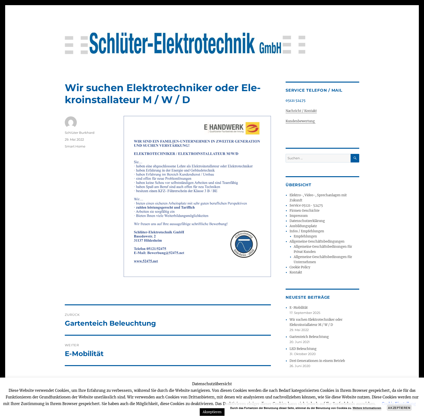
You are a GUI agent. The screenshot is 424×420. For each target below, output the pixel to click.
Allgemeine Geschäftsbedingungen (317, 241)
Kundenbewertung (301, 121)
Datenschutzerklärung (307, 221)
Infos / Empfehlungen (307, 231)
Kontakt (296, 272)
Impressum (299, 216)
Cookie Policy (300, 267)
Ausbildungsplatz (303, 226)
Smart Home (75, 146)
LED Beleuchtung (303, 349)
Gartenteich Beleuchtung (309, 337)
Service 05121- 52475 (306, 205)
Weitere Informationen (367, 408)
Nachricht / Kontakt (301, 111)
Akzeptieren (399, 408)
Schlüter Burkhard (79, 133)
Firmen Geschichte (304, 211)
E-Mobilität (299, 308)
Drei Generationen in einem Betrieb (317, 361)
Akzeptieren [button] (212, 412)
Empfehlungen (305, 236)
